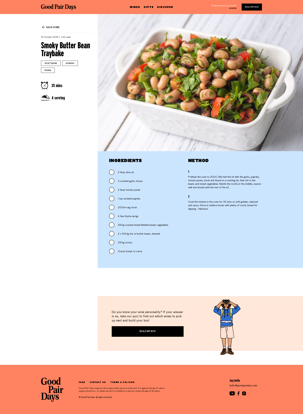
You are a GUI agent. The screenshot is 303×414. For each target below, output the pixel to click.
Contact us (98, 382)
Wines (135, 6)
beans (48, 70)
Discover (165, 6)
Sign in (232, 8)
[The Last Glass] (58, 7)
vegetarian (51, 63)
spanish (70, 63)
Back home (53, 28)
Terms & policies (122, 382)
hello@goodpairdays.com (243, 385)
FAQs (82, 382)
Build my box (252, 7)
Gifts (149, 6)
